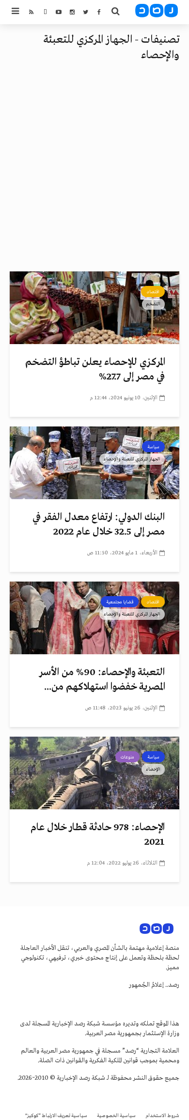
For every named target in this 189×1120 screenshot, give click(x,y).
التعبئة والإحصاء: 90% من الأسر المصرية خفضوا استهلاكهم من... (102, 680)
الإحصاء (153, 769)
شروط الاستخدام (162, 1116)
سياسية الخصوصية (116, 1116)
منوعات (127, 757)
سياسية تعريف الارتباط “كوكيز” (56, 1116)
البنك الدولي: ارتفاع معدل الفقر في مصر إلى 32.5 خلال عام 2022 (98, 524)
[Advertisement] (94, 172)
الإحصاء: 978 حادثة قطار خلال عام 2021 (98, 835)
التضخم (153, 304)
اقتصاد (152, 292)
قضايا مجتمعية (119, 602)
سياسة (153, 447)
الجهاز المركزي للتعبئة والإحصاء (132, 459)
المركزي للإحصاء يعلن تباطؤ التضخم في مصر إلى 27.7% (95, 369)
